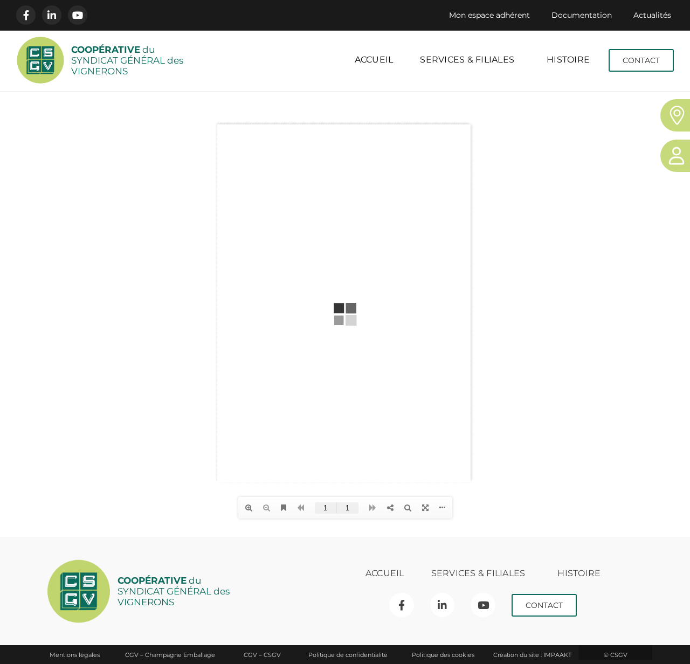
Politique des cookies (443, 655)
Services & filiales (467, 59)
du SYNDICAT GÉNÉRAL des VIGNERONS (127, 60)
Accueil (374, 59)
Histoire (568, 59)
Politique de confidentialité (348, 655)
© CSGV (615, 655)
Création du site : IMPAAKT (532, 655)
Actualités (652, 15)
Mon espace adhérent (489, 15)
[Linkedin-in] (51, 15)
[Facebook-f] (26, 15)
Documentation (581, 15)
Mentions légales (75, 655)
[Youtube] (77, 15)
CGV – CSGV (262, 655)
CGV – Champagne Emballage (170, 655)
